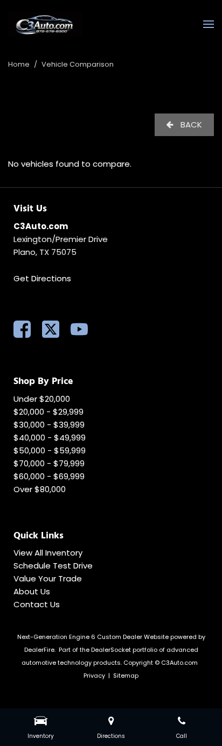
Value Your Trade (47, 578)
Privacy (94, 675)
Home (19, 64)
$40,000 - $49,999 (49, 437)
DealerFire (39, 649)
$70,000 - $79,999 (49, 463)
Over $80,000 (39, 489)
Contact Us (36, 604)
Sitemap (125, 675)
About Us (31, 591)
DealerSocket (111, 649)
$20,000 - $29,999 (48, 411)
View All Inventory (47, 552)
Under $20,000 (41, 398)
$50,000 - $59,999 (49, 450)
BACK (190, 124)
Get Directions (42, 278)
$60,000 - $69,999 (49, 476)
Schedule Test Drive (53, 565)
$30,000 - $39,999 (49, 424)
